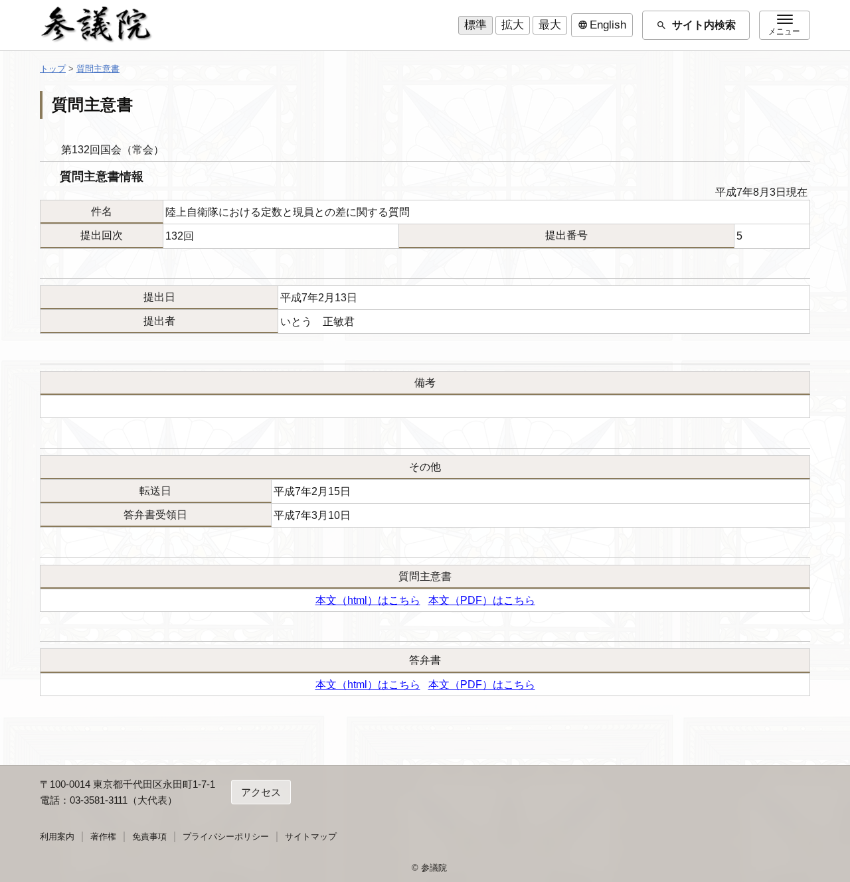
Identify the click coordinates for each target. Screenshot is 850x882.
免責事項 (149, 837)
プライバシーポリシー (226, 837)
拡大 (512, 25)
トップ (53, 69)
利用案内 (57, 837)
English (602, 25)
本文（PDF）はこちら (481, 600)
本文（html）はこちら (367, 600)
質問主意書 (98, 69)
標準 (475, 25)
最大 (550, 25)
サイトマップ (311, 837)
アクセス (261, 792)
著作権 (103, 837)
